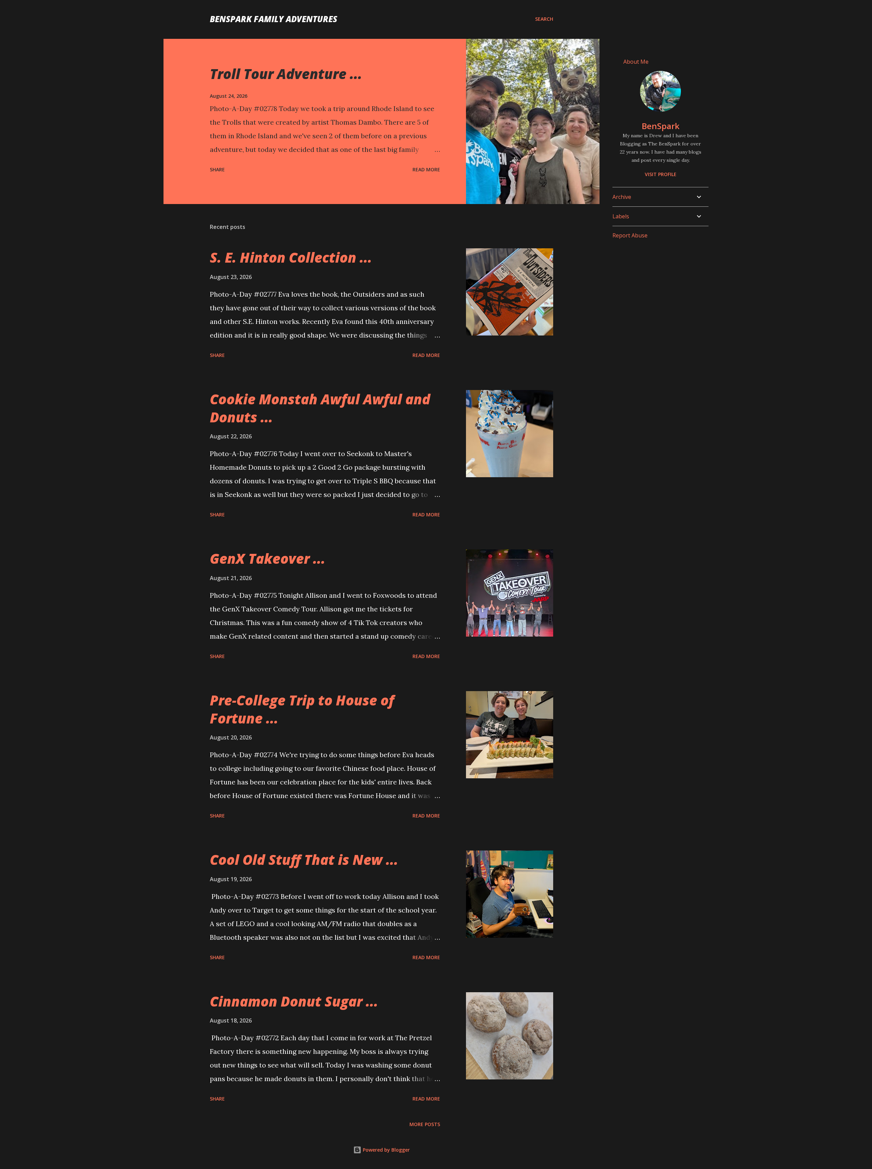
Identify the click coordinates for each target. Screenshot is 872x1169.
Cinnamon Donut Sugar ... (294, 1001)
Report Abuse (630, 235)
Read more (426, 169)
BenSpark (661, 125)
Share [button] (217, 169)
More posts (424, 1124)
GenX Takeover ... (267, 558)
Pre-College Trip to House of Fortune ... (302, 709)
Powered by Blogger (385, 1150)
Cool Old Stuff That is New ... (304, 859)
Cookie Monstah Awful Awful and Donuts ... (320, 408)
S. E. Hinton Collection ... (291, 257)
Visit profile (660, 174)
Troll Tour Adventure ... (286, 73)
